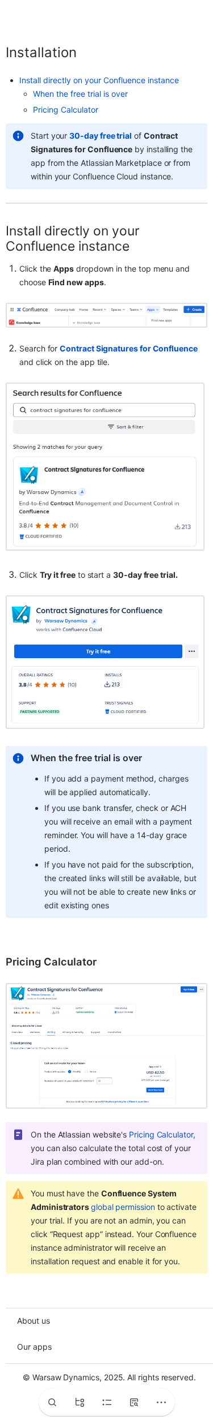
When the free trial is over (80, 93)
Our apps (34, 1346)
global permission (123, 1207)
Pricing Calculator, (162, 1134)
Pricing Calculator (65, 109)
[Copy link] (90, 53)
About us (33, 1320)
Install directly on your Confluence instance (99, 80)
